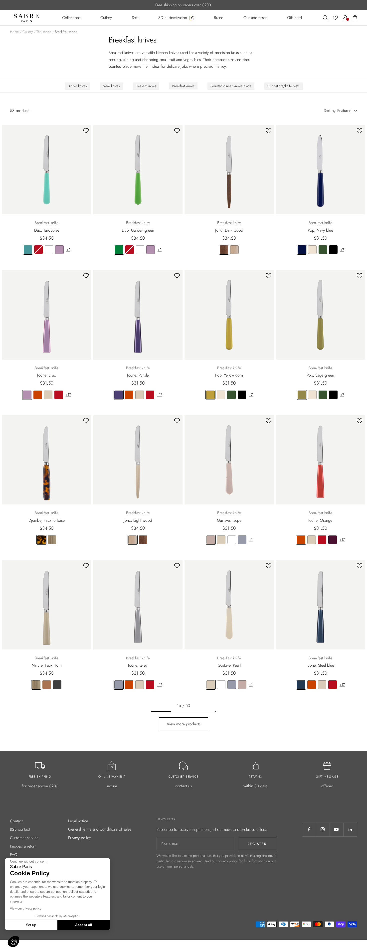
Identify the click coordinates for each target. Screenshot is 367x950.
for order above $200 (40, 786)
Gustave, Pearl (229, 665)
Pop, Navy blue (320, 230)
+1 (251, 539)
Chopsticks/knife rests (283, 85)
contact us (183, 786)
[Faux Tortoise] (41, 540)
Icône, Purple (138, 375)
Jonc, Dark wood (229, 230)
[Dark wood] (224, 250)
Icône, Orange (320, 520)
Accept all (83, 925)
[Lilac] (59, 250)
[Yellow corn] (210, 395)
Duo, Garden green (138, 230)
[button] (13, 942)
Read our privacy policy (221, 861)
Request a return (23, 846)
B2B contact (20, 829)
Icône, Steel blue (320, 665)
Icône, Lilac (46, 375)
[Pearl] (48, 395)
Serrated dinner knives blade (230, 85)
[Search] (325, 17)
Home (14, 31)
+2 (68, 249)
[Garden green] (119, 250)
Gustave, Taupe (229, 520)
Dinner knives (77, 85)
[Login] (345, 17)
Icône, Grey (138, 665)
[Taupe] (211, 540)
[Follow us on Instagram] (323, 829)
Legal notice (78, 821)
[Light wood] (234, 250)
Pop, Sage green (320, 375)
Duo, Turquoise (46, 230)
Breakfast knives (183, 85)
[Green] (323, 250)
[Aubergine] (333, 540)
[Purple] (119, 395)
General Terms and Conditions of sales (99, 829)
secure (111, 786)
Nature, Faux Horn (47, 665)
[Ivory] (312, 250)
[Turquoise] (28, 250)
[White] (49, 250)
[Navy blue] (302, 250)
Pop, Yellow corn (229, 375)
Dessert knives (146, 85)
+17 (68, 394)
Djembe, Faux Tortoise (46, 520)
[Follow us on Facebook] (309, 829)
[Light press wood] (47, 685)
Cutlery (27, 31)
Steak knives (111, 85)
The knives (43, 31)
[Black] (333, 250)
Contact (16, 821)
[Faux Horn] (52, 540)
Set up (31, 925)
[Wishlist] (335, 17)
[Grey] (242, 540)
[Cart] (355, 17)
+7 (342, 249)
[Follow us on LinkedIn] (350, 829)
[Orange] (38, 395)
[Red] (38, 250)
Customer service (24, 838)
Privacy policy (79, 838)
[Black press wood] (57, 685)
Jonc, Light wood (138, 520)
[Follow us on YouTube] (336, 829)
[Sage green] (302, 395)
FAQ (13, 855)
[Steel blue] (301, 685)
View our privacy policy (25, 908)
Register (257, 843)
